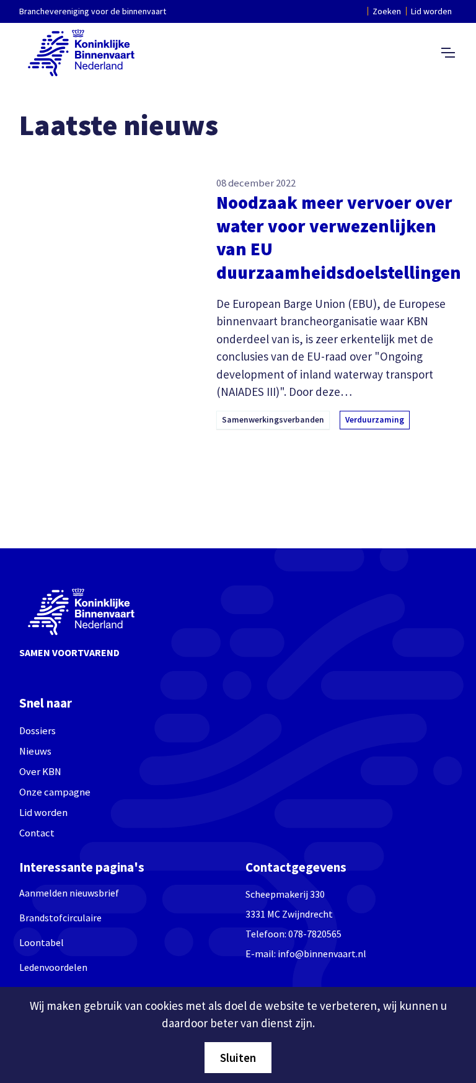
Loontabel (41, 942)
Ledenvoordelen (53, 967)
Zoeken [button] (386, 11)
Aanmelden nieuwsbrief (69, 893)
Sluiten (238, 1057)
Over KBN (40, 771)
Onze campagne (54, 792)
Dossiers (37, 730)
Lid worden (431, 11)
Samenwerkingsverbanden (273, 419)
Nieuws (35, 751)
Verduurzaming (374, 419)
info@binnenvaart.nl (322, 953)
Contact (37, 833)
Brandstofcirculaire (60, 917)
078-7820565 (315, 933)
